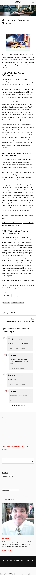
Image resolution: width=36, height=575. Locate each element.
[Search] (31, 2)
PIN (26, 153)
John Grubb (19, 29)
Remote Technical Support (11, 59)
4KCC (18, 2)
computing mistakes (18, 302)
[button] (18, 550)
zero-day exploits (10, 245)
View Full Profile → (7, 531)
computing (6, 302)
